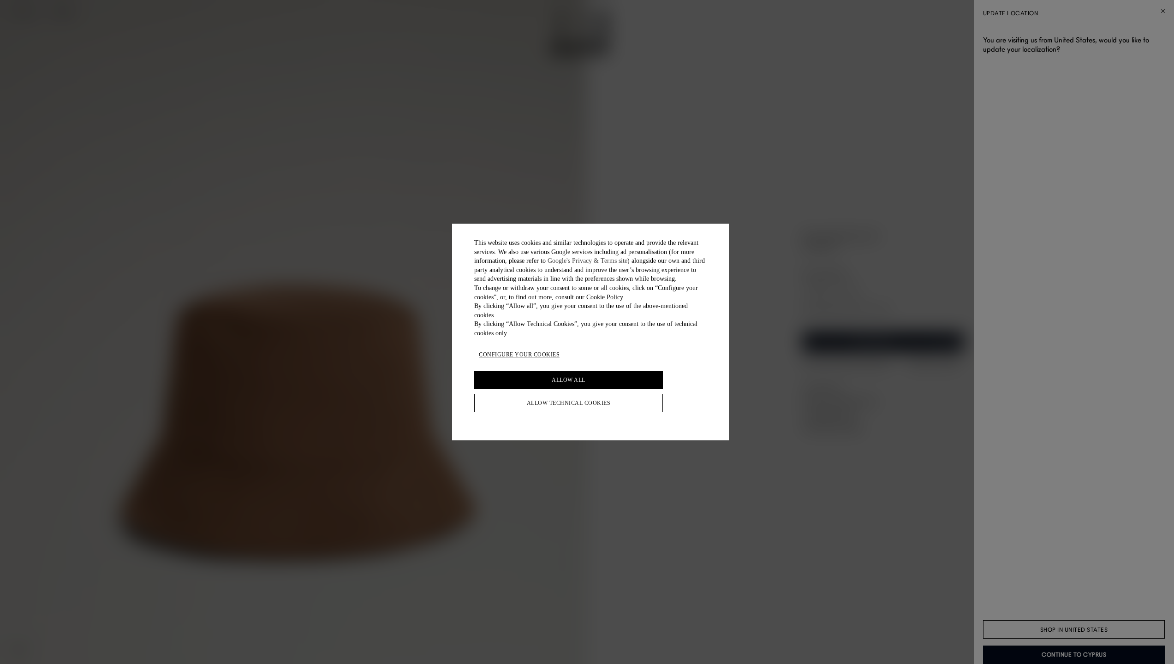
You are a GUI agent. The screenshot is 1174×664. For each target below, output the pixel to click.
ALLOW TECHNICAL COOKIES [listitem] (569, 403)
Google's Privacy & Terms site (587, 260)
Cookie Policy (604, 297)
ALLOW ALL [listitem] (568, 380)
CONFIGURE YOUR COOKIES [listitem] (519, 354)
